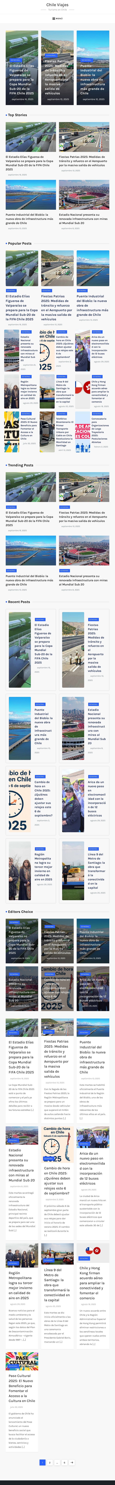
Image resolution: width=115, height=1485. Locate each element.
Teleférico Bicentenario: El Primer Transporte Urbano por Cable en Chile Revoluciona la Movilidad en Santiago (65, 432)
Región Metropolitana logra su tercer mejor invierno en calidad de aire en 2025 (43, 867)
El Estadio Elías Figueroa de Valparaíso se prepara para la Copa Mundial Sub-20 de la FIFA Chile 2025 (21, 79)
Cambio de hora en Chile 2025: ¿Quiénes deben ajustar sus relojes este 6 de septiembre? (64, 346)
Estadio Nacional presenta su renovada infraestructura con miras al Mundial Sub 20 (83, 219)
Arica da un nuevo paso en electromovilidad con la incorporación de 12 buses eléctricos (100, 346)
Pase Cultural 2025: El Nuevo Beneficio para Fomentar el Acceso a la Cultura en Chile (29, 428)
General (16, 60)
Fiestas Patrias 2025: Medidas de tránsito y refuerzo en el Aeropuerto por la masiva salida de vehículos (83, 161)
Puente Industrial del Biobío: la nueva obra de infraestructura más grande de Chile (92, 79)
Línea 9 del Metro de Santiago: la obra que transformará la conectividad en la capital (65, 391)
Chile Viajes (57, 4)
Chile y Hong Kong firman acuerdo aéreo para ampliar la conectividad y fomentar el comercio (100, 391)
